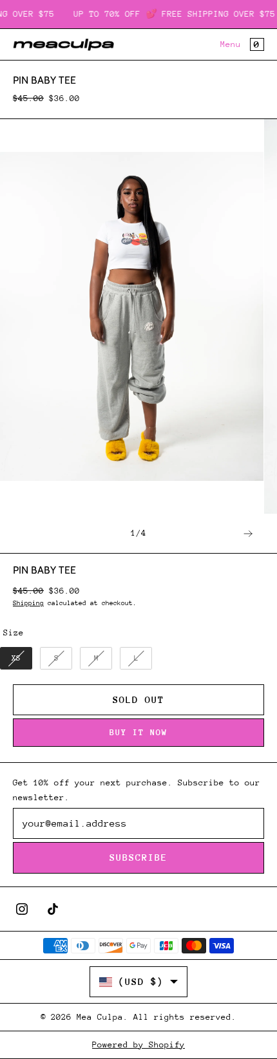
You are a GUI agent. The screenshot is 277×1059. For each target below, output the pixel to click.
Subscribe (138, 857)
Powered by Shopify (138, 1044)
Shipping (28, 603)
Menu (230, 44)
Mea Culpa (100, 1017)
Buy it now (138, 732)
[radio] (16, 658)
